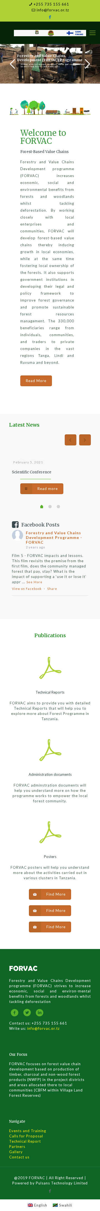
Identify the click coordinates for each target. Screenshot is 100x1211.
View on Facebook (27, 588)
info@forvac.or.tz (53, 10)
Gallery (16, 1152)
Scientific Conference (31, 472)
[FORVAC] (50, 32)
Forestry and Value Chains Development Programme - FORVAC (54, 537)
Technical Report (25, 1141)
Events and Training (27, 1131)
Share (52, 588)
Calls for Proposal (26, 1136)
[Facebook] (50, 16)
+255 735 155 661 (51, 4)
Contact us (19, 1157)
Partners (17, 1146)
